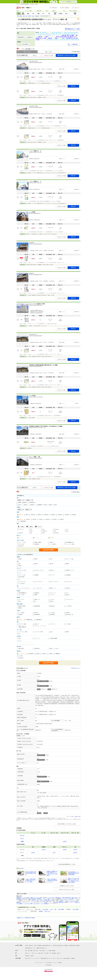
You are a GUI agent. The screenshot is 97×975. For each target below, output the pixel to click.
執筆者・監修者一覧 (67, 958)
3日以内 (44, 653)
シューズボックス (38, 588)
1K (31, 529)
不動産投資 (54, 953)
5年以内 (39, 514)
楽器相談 (21, 614)
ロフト (67, 592)
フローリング (53, 592)
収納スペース (53, 588)
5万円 (54, 852)
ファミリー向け (51, 897)
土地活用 (31, 955)
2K (67, 529)
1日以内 (37, 653)
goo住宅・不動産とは (29, 945)
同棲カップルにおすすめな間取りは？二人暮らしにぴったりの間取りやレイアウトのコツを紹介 (73, 880)
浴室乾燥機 (68, 574)
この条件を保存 (74, 44)
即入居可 (36, 612)
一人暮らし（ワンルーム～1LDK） (71, 901)
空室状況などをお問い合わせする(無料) (67, 55)
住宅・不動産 (75, 909)
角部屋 (67, 563)
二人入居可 (52, 612)
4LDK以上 (57, 532)
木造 (51, 558)
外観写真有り (37, 648)
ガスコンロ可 (68, 581)
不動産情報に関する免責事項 (30, 917)
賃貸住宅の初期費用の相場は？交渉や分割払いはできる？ (30, 873)
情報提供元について (20, 917)
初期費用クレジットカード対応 (22, 897)
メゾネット (52, 594)
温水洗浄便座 (21, 576)
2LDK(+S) (45, 531)
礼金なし (20, 504)
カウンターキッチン (39, 581)
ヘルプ (45, 962)
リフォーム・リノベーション (41, 625)
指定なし (21, 514)
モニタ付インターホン (39, 570)
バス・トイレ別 (22, 542)
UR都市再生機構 (53, 638)
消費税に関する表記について (41, 948)
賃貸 (55, 909)
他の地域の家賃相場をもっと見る (67, 864)
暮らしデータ (47, 911)
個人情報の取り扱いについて (30, 948)
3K (55, 531)
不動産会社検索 (43, 958)
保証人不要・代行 (69, 614)
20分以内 (61, 519)
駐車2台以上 (52, 606)
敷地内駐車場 (37, 606)
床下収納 (68, 588)
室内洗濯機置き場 (69, 542)
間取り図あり (58, 897)
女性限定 (68, 612)
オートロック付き (22, 570)
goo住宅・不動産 (18, 945)
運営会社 (59, 962)
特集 (26, 958)
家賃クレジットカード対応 (36, 897)
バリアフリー (53, 624)
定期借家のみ (39, 619)
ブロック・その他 (69, 558)
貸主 (20, 638)
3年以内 (33, 514)
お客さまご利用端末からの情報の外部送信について (43, 945)
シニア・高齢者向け (44, 903)
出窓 (20, 601)
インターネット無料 (70, 544)
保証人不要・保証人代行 (58, 902)
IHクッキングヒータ (54, 581)
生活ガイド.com (78, 816)
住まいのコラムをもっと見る (67, 889)
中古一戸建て (45, 909)
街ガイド (54, 958)
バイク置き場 (68, 606)
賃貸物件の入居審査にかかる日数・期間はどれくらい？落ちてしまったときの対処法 (52, 873)
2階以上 (51, 542)
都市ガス (52, 601)
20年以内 (60, 514)
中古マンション (34, 953)
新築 (27, 514)
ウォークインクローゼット (24, 588)
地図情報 (73, 958)
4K (31, 532)
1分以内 (28, 519)
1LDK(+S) (57, 529)
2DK (32, 531)
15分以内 (54, 519)
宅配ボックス (37, 599)
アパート (21, 537)
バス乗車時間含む (22, 521)
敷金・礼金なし (75, 897)
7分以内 (40, 519)
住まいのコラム (59, 958)
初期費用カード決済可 (42, 504)
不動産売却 (27, 955)
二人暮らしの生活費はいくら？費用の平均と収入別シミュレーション (52, 880)
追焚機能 (36, 574)
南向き (20, 565)
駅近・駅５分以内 (32, 898)
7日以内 (50, 653)
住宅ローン (59, 953)
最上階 (51, 563)
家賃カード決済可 (53, 504)
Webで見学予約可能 (66, 897)
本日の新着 (30, 653)
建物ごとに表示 (27, 51)
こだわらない (22, 653)
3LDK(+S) (21, 532)
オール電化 (68, 624)
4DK (43, 532)
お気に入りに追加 (49, 55)
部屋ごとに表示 (48, 51)
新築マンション (28, 953)
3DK (67, 531)
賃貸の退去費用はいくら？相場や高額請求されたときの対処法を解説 (73, 873)
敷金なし (26, 504)
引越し (29, 958)
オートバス (52, 574)
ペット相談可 (53, 544)
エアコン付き (21, 544)
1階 (19, 563)
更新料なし (33, 504)
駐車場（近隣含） (38, 542)
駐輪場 (20, 607)
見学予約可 (21, 546)
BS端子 (67, 631)
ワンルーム (21, 529)
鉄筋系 (20, 558)
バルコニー (52, 599)
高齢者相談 (52, 614)
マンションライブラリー (35, 958)
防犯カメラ (52, 570)
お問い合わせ (49, 962)
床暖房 (36, 594)
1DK (43, 529)
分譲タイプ (37, 624)
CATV (51, 631)
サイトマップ (55, 962)
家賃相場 (41, 911)
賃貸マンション (35, 900)
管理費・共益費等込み (22, 502)
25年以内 (67, 514)
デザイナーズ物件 (22, 624)
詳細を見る (73, 86)
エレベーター (21, 599)
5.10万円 (33, 852)
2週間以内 (57, 653)
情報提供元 (66, 945)
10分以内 (47, 519)
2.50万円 (43, 849)
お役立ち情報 (18, 958)
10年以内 (46, 514)
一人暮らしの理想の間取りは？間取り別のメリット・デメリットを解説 (30, 880)
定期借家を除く (29, 619)
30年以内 (74, 514)
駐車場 (50, 950)
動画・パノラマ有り (54, 648)
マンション (37, 537)
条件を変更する (26, 44)
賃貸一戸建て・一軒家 (49, 900)
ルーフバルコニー (69, 599)
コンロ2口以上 (22, 583)
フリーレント (37, 638)
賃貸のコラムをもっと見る (67, 885)
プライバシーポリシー (39, 962)
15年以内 (53, 514)
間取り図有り (21, 648)
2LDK (47, 901)
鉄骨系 (36, 558)
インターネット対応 (39, 631)
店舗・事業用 (61, 909)
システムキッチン (22, 581)
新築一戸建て (40, 953)
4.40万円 (75, 849)
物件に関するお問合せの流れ (58, 945)
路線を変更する (21, 37)
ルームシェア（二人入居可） (68, 898)
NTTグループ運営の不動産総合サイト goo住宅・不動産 (27, 4)
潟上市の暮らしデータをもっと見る (67, 823)
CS (19, 633)
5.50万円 (65, 841)
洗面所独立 (37, 544)
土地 (51, 909)
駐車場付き (39, 898)
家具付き (68, 594)
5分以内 (34, 519)
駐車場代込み (32, 502)
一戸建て (52, 537)
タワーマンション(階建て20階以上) (22, 626)
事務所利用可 (37, 614)
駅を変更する (30, 37)
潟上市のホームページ (76, 668)
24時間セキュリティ (70, 570)
